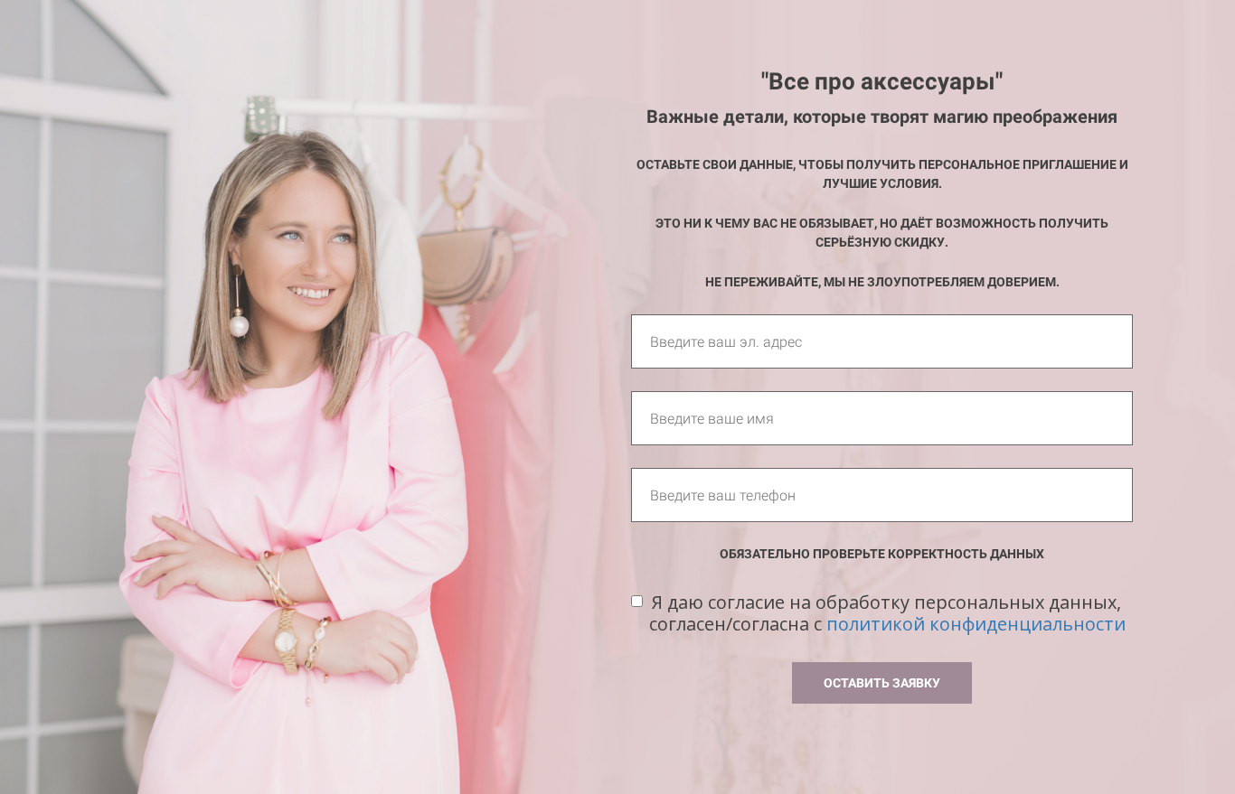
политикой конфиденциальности (976, 624)
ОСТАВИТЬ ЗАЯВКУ (882, 683)
